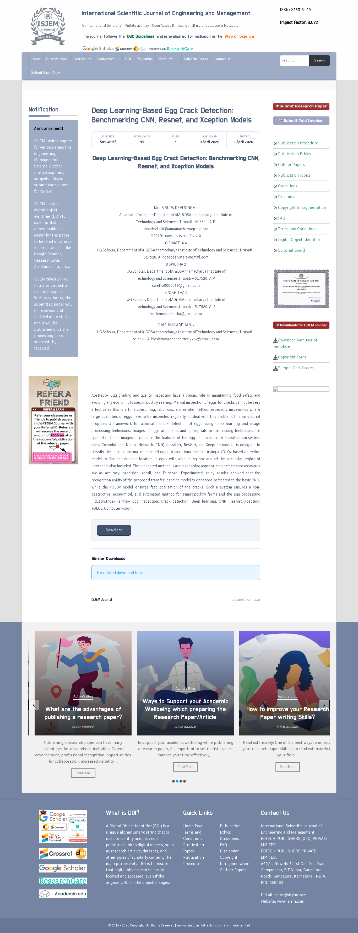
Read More (77, 773)
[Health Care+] (53, 420)
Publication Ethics (294, 153)
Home (36, 59)
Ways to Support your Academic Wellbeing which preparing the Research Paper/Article (179, 709)
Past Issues (82, 59)
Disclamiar (287, 196)
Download (114, 530)
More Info (165, 59)
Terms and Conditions (297, 229)
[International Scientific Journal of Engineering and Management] (48, 26)
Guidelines (287, 186)
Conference (106, 59)
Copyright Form (292, 357)
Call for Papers (291, 164)
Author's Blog (76, 696)
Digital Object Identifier (299, 239)
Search (319, 60)
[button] (173, 781)
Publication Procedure (298, 143)
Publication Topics (294, 175)
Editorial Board (196, 59)
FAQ (281, 218)
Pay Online (145, 59)
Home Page (193, 826)
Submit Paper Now (45, 72)
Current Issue (57, 59)
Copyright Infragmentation (302, 207)
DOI (128, 59)
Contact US (222, 59)
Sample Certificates (296, 367)
